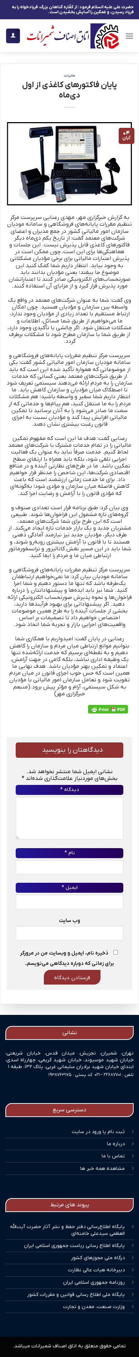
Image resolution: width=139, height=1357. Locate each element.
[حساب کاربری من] (13, 36)
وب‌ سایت (69, 921)
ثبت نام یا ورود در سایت (98, 1131)
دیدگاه (69, 789)
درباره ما (116, 1144)
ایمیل (70, 887)
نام (70, 853)
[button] (129, 36)
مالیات (69, 75)
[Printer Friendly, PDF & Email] (108, 709)
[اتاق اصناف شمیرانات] (72, 36)
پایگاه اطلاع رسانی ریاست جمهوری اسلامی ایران (74, 1245)
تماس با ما (113, 1156)
